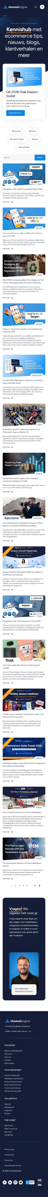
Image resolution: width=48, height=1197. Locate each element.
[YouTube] (21, 1182)
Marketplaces (9, 1107)
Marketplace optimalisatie (13, 1079)
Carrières (7, 1060)
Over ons (7, 1057)
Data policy (8, 1160)
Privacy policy (9, 1149)
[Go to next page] (39, 885)
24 (35, 885)
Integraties (8, 1110)
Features (7, 1104)
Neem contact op (10, 1129)
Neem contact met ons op (16, 1031)
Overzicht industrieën (12, 1075)
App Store (8, 1132)
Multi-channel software (12, 1085)
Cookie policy (9, 1155)
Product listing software (13, 1082)
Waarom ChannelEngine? (13, 1051)
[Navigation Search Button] (36, 7)
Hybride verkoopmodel (12, 1091)
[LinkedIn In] (10, 1182)
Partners (7, 1113)
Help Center (8, 1126)
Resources (8, 1054)
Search (40, 157)
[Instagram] (15, 1182)
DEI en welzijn (9, 1063)
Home (4, 16)
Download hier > (15, 113)
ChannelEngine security (12, 1166)
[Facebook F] (5, 1182)
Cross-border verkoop (12, 1088)
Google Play (8, 1135)
